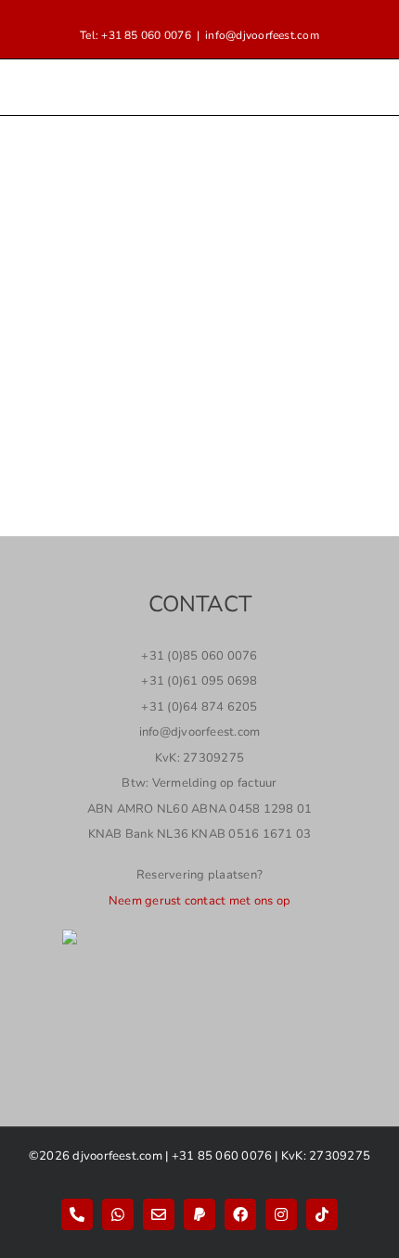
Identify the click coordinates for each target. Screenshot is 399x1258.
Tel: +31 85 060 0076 (135, 35)
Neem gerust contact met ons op (199, 900)
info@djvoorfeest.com (262, 35)
